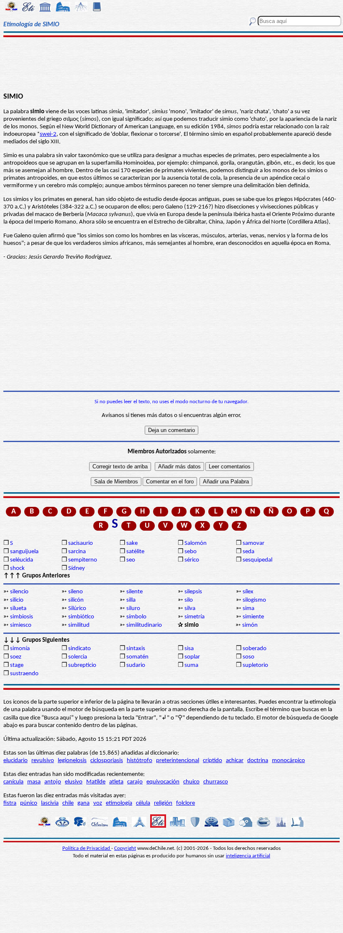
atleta (116, 782)
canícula (13, 782)
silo (188, 600)
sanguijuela (24, 552)
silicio (16, 600)
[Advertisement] (171, 63)
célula (143, 803)
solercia (77, 657)
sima (248, 608)
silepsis (193, 592)
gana (83, 803)
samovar (253, 543)
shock (17, 568)
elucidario (15, 761)
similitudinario (144, 625)
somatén (137, 657)
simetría (194, 617)
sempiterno (82, 560)
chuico (191, 782)
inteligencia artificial (248, 856)
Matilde (95, 782)
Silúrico (77, 608)
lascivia (50, 803)
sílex (248, 592)
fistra (9, 803)
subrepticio (82, 665)
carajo (135, 782)
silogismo (254, 600)
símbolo (136, 617)
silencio (19, 592)
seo (130, 560)
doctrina (257, 761)
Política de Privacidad (86, 848)
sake (132, 543)
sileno (75, 592)
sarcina (77, 552)
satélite (135, 552)
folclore (185, 803)
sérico (191, 560)
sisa (189, 649)
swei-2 (48, 134)
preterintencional (177, 761)
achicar (234, 761)
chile (68, 803)
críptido (212, 761)
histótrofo (139, 761)
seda (248, 552)
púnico (28, 803)
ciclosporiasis (106, 761)
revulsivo (42, 761)
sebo (190, 552)
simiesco (20, 625)
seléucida (21, 560)
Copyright (125, 848)
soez (15, 657)
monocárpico (288, 761)
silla (131, 600)
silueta (18, 608)
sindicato (79, 649)
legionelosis (72, 761)
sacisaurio (80, 543)
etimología (119, 803)
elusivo (73, 782)
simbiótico (81, 617)
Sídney (76, 568)
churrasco (215, 782)
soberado (254, 649)
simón (250, 625)
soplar (192, 657)
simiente (253, 617)
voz (97, 803)
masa (34, 782)
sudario (135, 665)
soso (248, 657)
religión (163, 803)
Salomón (195, 543)
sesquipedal (257, 560)
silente (134, 592)
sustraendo (24, 674)
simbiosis (21, 617)
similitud (79, 625)
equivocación (162, 782)
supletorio (255, 665)
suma (191, 665)
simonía (20, 649)
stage (16, 665)
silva (189, 608)
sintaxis (135, 649)
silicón (76, 600)
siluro (133, 608)
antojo (52, 782)
